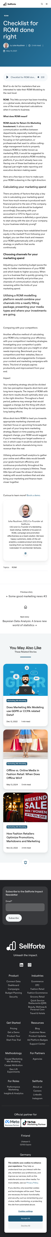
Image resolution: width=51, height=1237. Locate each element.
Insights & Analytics (13, 1093)
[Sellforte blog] (25, 607)
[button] (42, 4)
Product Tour (13, 1036)
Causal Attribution (13, 1065)
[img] (38, 77)
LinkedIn (37, 1094)
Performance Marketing (13, 1088)
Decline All (25, 1226)
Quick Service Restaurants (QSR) (37, 1001)
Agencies (37, 1058)
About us (37, 1086)
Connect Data (14, 981)
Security (13, 996)
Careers (37, 1090)
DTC (37, 985)
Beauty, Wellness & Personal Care (37, 1008)
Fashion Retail (37, 989)
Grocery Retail (37, 996)
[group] (25, 77)
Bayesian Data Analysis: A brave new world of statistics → (25, 623)
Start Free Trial (13, 1039)
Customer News (37, 1032)
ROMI (6, 16)
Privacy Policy (32, 1183)
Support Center (37, 1043)
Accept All (25, 1218)
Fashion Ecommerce (37, 992)
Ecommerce (37, 981)
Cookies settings (25, 1211)
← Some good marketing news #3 (26, 596)
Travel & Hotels (37, 1013)
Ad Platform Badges (37, 1039)
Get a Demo (14, 1032)
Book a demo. (34, 495)
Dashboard (13, 985)
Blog (37, 1028)
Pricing (13, 1028)
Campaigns (13, 989)
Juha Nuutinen (19, 45)
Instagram (37, 1098)
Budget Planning (13, 992)
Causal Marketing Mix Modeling (13, 1060)
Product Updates (37, 1036)
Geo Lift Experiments (13, 1070)
